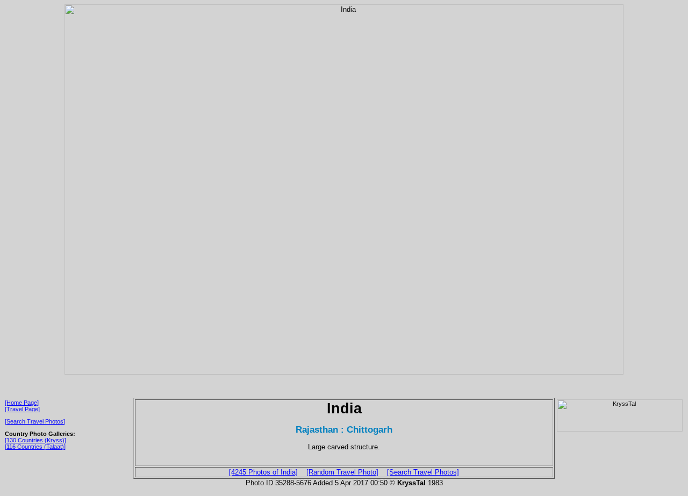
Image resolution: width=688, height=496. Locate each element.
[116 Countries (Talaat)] (35, 446)
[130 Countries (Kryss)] (35, 440)
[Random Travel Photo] (342, 472)
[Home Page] (22, 402)
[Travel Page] (22, 409)
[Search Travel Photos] (35, 421)
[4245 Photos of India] (263, 472)
